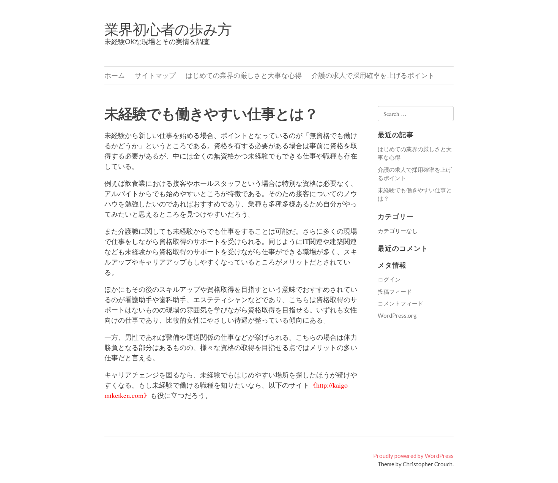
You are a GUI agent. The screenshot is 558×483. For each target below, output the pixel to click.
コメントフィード (400, 303)
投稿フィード (395, 291)
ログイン (389, 279)
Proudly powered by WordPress (413, 455)
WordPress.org (397, 315)
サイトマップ (155, 75)
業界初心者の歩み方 (168, 29)
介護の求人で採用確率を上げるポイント (373, 75)
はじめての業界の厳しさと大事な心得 (244, 75)
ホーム (114, 75)
